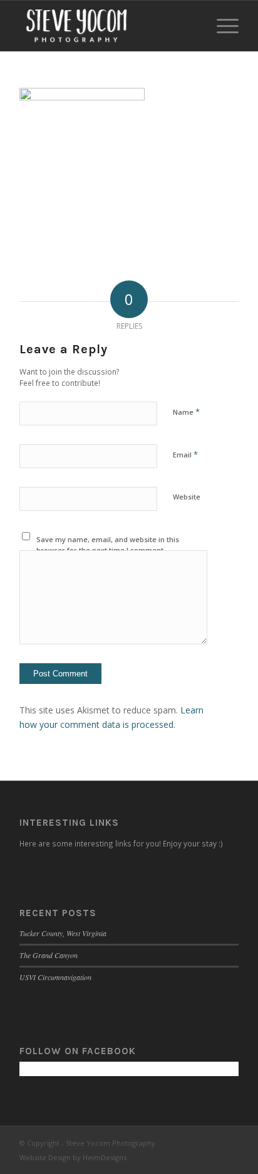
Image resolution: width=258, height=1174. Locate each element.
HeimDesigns (104, 1157)
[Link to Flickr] (229, 1142)
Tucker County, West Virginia (62, 933)
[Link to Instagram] (210, 1142)
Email (185, 454)
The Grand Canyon (48, 955)
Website (186, 496)
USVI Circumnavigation (55, 977)
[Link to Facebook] (191, 1142)
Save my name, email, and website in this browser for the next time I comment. (107, 545)
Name (186, 411)
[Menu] (221, 26)
